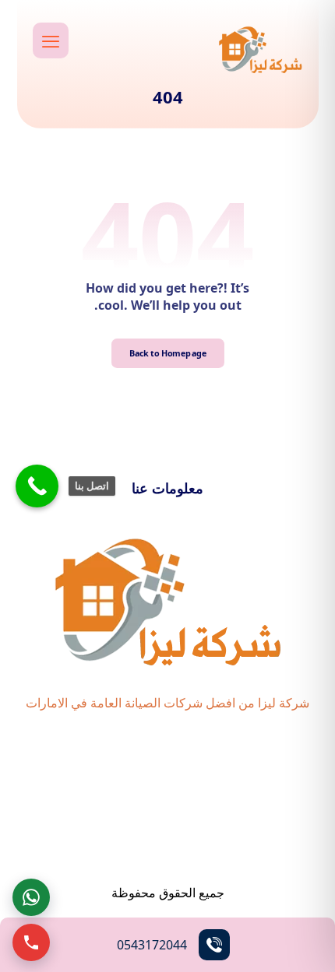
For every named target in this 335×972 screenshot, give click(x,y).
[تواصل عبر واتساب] (31, 897)
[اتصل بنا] (37, 486)
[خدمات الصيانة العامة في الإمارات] (260, 49)
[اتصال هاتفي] (31, 942)
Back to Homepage (167, 353)
